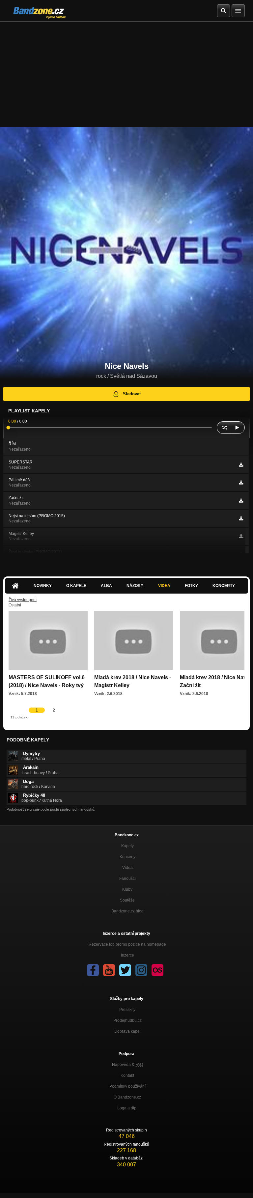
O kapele (76, 585)
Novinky (43, 585)
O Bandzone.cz (127, 1097)
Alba (106, 585)
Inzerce (127, 955)
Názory (134, 585)
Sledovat (132, 393)
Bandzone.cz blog (127, 911)
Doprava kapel (127, 1031)
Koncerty (223, 585)
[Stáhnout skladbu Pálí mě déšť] (241, 482)
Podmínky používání (127, 1086)
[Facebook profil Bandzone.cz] (93, 970)
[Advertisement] (126, 71)
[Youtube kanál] (109, 970)
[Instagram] (141, 970)
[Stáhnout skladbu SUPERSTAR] (241, 464)
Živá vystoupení (23, 600)
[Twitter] (125, 970)
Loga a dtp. (127, 1108)
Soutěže (127, 900)
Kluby (127, 889)
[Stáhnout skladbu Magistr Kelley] (241, 536)
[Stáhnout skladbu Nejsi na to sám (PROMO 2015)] (241, 518)
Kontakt (127, 1075)
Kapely (127, 846)
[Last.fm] (157, 970)
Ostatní (15, 605)
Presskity (127, 1009)
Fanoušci (127, 878)
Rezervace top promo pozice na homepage (127, 944)
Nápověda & (127, 1064)
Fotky (191, 585)
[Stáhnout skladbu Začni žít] (241, 500)
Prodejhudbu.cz (127, 1020)
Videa (164, 585)
